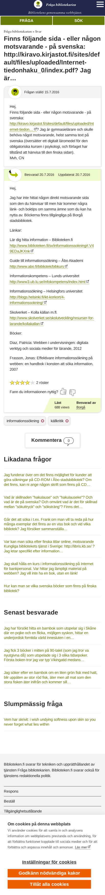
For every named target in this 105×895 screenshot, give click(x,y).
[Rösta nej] (72, 392)
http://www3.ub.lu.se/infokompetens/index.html (47, 281)
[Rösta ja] (63, 391)
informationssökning (23, 421)
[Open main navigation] (100, 4)
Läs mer (81, 847)
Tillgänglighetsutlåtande (23, 811)
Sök (78, 20)
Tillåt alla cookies (49, 884)
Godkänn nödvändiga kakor (49, 873)
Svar (38, 31)
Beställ (9, 801)
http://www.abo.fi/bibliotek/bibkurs (37, 266)
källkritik (57, 421)
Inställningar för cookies (49, 862)
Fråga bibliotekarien (18, 31)
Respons (11, 791)
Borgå (80, 407)
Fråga (26, 20)
